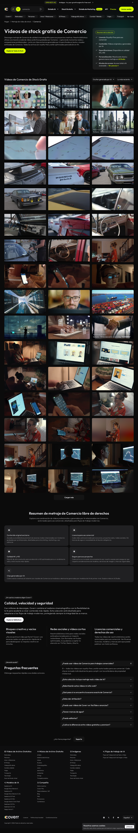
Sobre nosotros (41, 786)
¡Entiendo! (129, 827)
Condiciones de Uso (51, 817)
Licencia (25, 817)
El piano (39, 763)
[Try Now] (93, 2)
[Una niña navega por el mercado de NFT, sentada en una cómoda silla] (25, 378)
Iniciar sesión (126, 9)
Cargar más (69, 497)
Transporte (7, 773)
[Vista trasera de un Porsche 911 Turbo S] (69, 173)
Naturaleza (7, 755)
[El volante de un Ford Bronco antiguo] (25, 225)
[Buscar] (18, 9)
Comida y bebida (9, 768)
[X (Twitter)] (109, 818)
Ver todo (130, 16)
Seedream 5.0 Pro (9, 804)
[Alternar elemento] (131, 663)
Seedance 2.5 (8, 786)
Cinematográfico (42, 765)
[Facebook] (113, 818)
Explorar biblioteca (14, 620)
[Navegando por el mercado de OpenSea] (25, 455)
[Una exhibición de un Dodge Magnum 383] (113, 173)
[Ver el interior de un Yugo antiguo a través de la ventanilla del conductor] (69, 250)
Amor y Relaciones (9, 760)
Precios (113, 9)
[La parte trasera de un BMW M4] (69, 225)
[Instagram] (104, 818)
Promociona (40, 799)
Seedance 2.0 (8, 791)
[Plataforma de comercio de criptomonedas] (113, 148)
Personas (7, 757)
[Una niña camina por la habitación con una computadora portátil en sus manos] (113, 250)
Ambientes (40, 773)
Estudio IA (52, 9)
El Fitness (7, 763)
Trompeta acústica (42, 778)
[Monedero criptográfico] (69, 148)
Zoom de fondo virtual (10, 778)
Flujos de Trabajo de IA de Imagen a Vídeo (115, 757)
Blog (38, 794)
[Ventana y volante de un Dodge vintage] (113, 199)
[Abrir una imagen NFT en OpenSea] (69, 378)
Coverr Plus (40, 788)
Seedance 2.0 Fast (9, 796)
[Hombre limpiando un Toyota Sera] (25, 250)
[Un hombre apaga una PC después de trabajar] (113, 455)
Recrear (25, 157)
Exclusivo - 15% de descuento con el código (112, 132)
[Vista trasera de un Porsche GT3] (25, 173)
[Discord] (118, 818)
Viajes (6, 770)
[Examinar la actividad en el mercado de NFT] (69, 404)
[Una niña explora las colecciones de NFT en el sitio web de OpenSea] (25, 353)
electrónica (40, 770)
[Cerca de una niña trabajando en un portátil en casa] (113, 276)
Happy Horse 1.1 (8, 809)
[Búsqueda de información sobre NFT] (113, 378)
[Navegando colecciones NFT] (113, 353)
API (106, 9)
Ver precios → (113, 66)
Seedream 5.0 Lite (9, 807)
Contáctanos (41, 801)
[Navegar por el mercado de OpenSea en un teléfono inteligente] (69, 276)
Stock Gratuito (67, 9)
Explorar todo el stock (15, 51)
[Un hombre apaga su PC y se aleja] (69, 455)
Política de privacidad (37, 817)
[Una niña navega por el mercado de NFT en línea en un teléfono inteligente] (113, 404)
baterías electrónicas (43, 757)
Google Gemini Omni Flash (12, 801)
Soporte (79, 739)
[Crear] (13, 9)
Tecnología (7, 775)
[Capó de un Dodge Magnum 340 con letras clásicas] (69, 199)
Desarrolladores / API (43, 791)
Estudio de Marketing (90, 9)
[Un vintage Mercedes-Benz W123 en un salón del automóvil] (25, 199)
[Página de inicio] (6, 9)
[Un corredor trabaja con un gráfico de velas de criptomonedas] (69, 481)
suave (38, 768)
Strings (39, 775)
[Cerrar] (133, 2)
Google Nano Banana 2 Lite (12, 794)
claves (39, 760)
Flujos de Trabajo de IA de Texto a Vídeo (114, 755)
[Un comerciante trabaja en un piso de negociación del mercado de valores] (113, 481)
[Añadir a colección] (43, 139)
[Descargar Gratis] (43, 157)
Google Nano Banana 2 (11, 788)
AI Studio (121, 59)
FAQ (38, 796)
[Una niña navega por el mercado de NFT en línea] (113, 430)
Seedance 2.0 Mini (9, 799)
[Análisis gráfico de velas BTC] (25, 148)
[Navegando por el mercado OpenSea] (69, 353)
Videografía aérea (9, 765)
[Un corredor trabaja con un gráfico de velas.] (25, 481)
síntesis (39, 755)
